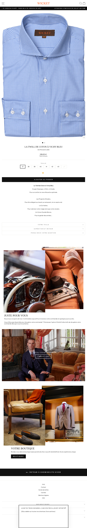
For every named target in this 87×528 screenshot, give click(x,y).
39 (34, 166)
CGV (43, 498)
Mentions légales (43, 495)
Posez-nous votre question (43, 233)
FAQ (43, 484)
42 (52, 166)
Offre (23, 511)
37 (23, 166)
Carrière (43, 492)
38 (28, 166)
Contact (43, 487)
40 (40, 166)
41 (46, 166)
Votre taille (43, 224)
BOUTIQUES (18, 456)
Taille (43, 163)
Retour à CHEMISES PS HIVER (45, 472)
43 (58, 166)
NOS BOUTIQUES (43, 504)
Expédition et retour (43, 228)
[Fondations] (43, 355)
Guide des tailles (43, 490)
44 (64, 166)
